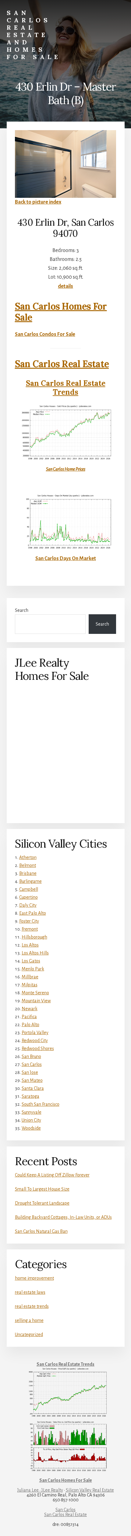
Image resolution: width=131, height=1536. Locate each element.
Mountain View (36, 1000)
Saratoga (30, 1096)
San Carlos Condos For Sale (45, 334)
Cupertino (28, 897)
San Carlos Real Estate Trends (65, 387)
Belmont (27, 865)
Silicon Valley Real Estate (90, 1490)
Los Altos (30, 945)
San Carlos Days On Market (65, 558)
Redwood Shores (38, 1048)
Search (21, 610)
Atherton (28, 857)
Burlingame (30, 881)
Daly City (28, 905)
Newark (29, 1008)
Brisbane (28, 873)
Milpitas (29, 984)
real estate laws (30, 1292)
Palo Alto (30, 1024)
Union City (31, 1120)
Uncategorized (29, 1334)
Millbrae (30, 976)
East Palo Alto (32, 913)
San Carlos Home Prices (65, 469)
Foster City (29, 921)
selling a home (29, 1320)
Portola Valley (35, 1032)
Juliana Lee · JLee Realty (40, 1490)
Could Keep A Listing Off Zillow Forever (52, 1175)
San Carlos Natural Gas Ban (41, 1231)
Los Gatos (31, 960)
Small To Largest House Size (42, 1189)
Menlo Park (33, 968)
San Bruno (31, 1056)
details (65, 286)
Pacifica (29, 1016)
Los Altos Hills (35, 953)
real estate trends (32, 1306)
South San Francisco (40, 1104)
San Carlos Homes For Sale (61, 311)
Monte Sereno (35, 992)
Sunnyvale (31, 1112)
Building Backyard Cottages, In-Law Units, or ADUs (63, 1217)
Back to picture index (38, 202)
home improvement (34, 1278)
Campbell (28, 889)
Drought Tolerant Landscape (42, 1203)
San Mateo (32, 1080)
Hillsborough (34, 937)
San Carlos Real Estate (62, 364)
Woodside (31, 1128)
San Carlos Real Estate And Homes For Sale (34, 35)
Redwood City (35, 1040)
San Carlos (32, 1064)
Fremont (30, 929)
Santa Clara (33, 1088)
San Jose (30, 1072)
